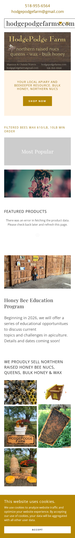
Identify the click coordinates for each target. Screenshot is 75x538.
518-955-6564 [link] (37, 5)
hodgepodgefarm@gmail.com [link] (37, 11)
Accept (37, 529)
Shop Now (38, 101)
